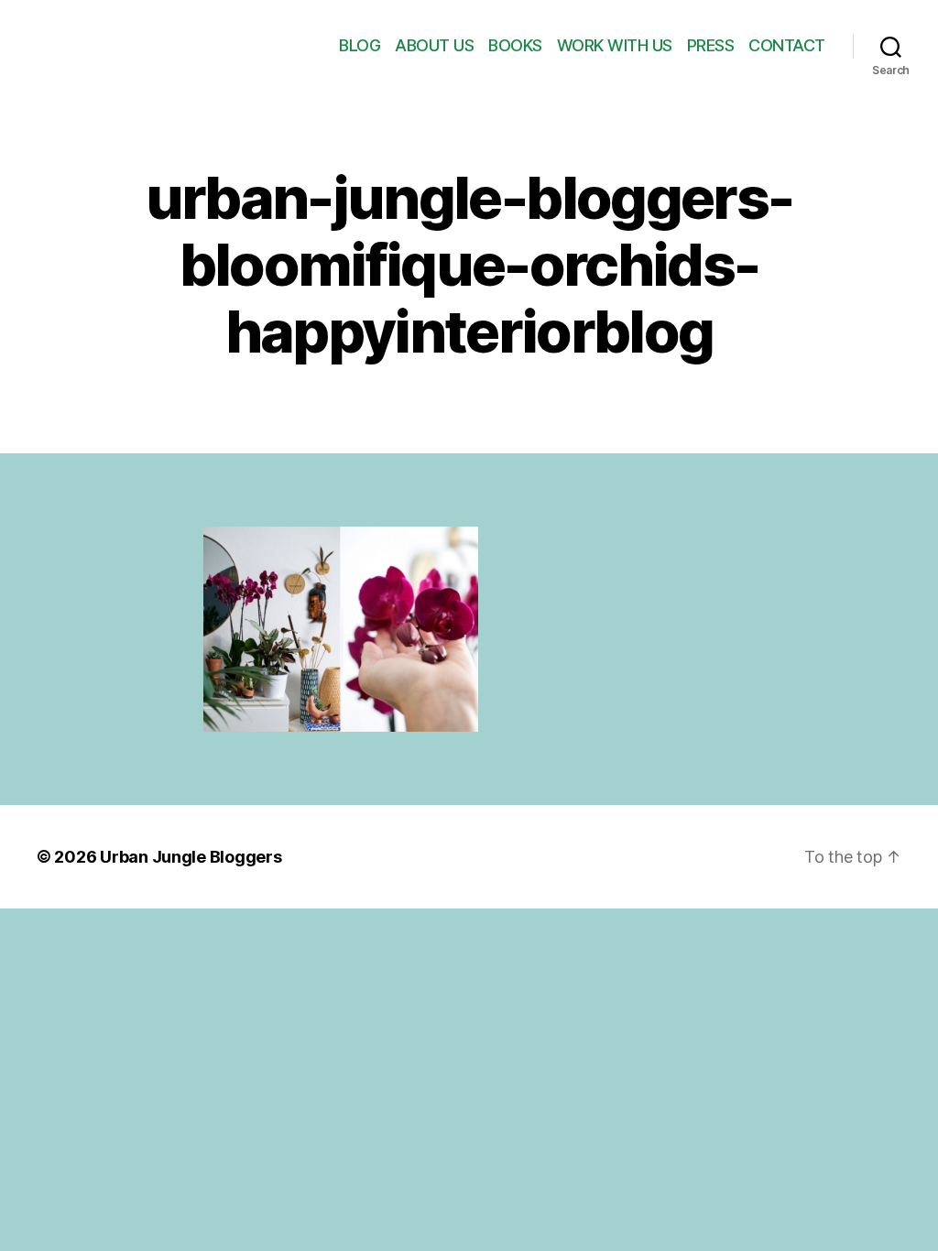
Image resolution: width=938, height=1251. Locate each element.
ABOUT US (434, 45)
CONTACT (786, 45)
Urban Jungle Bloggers (190, 856)
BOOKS (515, 45)
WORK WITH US (614, 45)
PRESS (711, 45)
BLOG (359, 45)
